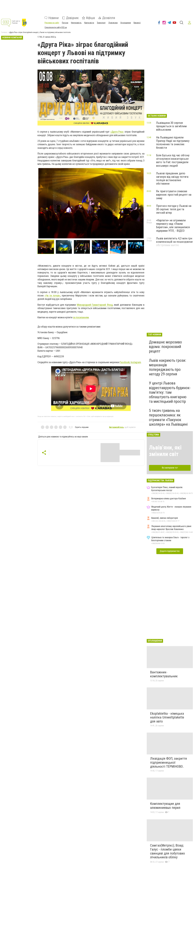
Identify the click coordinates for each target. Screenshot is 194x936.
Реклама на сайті (52, 23)
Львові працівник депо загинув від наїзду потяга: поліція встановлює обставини (172, 178)
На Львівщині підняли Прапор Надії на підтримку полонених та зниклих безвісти (172, 142)
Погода (65, 23)
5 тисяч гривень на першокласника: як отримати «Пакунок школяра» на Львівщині (168, 417)
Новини (53, 17)
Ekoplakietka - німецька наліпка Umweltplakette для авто (167, 717)
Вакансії (137, 23)
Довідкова (113, 23)
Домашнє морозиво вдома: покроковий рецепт (165, 347)
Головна (4, 32)
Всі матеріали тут (170, 467)
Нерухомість (76, 23)
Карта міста (89, 23)
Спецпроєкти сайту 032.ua (56, 27)
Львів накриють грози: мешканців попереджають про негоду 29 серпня (167, 367)
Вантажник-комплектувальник (164, 674)
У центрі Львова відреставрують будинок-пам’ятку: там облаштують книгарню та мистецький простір (170, 392)
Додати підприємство (170, 551)
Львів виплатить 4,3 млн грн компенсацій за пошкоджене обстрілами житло (174, 242)
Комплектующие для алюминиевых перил (165, 806)
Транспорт (101, 23)
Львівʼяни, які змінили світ (165, 450)
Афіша (90, 17)
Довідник (72, 17)
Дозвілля (108, 17)
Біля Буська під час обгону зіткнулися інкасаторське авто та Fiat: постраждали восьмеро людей (172, 160)
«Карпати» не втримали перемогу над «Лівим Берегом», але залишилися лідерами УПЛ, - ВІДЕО (173, 225)
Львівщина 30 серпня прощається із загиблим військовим (171, 126)
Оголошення (125, 23)
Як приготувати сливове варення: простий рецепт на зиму (173, 195)
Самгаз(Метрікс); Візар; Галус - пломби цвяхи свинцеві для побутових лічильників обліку (167, 851)
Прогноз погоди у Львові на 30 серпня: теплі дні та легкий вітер (173, 209)
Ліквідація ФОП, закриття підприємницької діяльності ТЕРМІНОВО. (168, 762)
